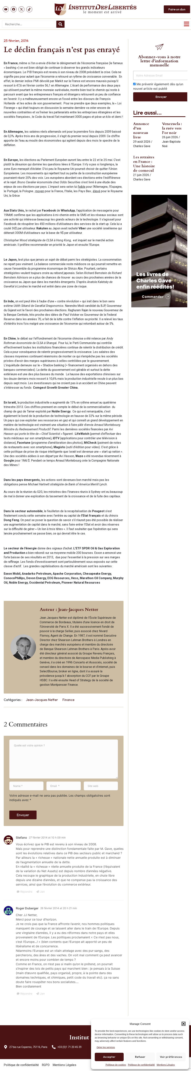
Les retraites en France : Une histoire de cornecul (144, 164)
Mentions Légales (166, 1065)
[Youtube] (6, 9)
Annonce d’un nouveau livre (141, 130)
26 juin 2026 (170, 137)
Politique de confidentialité (141, 1065)
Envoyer (23, 815)
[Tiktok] (29, 9)
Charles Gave (141, 146)
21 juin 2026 (141, 175)
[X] (21, 9)
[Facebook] (14, 9)
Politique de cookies (116, 1065)
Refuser (140, 1057)
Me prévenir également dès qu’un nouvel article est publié (158, 86)
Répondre (26, 891)
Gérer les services (106, 1047)
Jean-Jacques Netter (42, 700)
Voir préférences (171, 1057)
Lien (42, 891)
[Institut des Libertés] (95, 9)
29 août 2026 (141, 141)
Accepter (109, 1057)
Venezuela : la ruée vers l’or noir (172, 128)
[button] (183, 1024)
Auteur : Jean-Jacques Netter (69, 609)
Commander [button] (153, 297)
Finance (68, 700)
